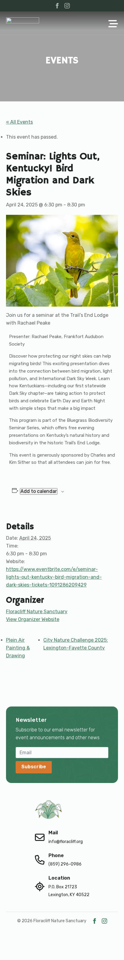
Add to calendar (38, 491)
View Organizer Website (32, 619)
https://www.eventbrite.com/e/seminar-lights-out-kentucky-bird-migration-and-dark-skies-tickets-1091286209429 (54, 577)
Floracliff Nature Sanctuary (36, 611)
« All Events (19, 122)
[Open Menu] (113, 24)
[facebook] (57, 5)
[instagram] (67, 5)
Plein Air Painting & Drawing (18, 647)
